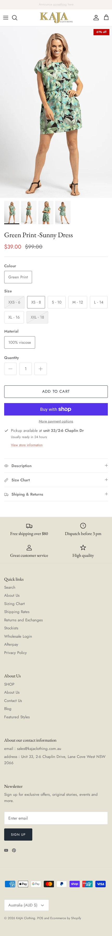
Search (9, 587)
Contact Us (13, 700)
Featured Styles (17, 717)
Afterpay (11, 644)
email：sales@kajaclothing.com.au (32, 748)
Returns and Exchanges (23, 620)
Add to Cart (56, 391)
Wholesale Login (18, 636)
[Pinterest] (14, 850)
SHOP (9, 684)
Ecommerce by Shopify (65, 918)
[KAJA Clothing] (56, 18)
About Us (12, 595)
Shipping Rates (16, 612)
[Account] (95, 17)
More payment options (56, 421)
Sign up (18, 834)
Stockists (11, 628)
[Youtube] (6, 850)
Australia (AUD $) (23, 905)
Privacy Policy (15, 653)
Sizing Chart (14, 604)
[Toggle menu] (5, 17)
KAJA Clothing (25, 918)
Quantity (11, 358)
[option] (56, 112)
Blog (7, 709)
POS (40, 918)
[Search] (17, 17)
